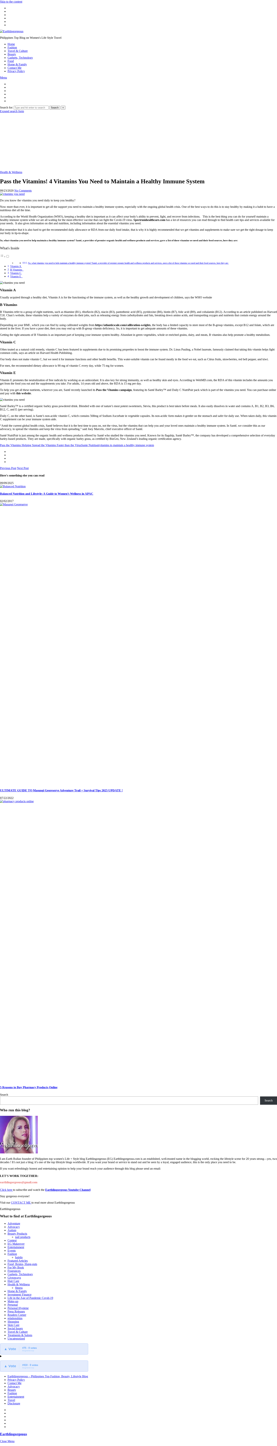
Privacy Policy (16, 71)
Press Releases (16, 1311)
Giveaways (14, 1277)
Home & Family (17, 64)
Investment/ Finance (19, 1294)
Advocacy (14, 1226)
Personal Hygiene (18, 1308)
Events (12, 1250)
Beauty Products (17, 1233)
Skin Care (13, 1325)
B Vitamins (17, 269)
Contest (12, 1240)
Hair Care (13, 1281)
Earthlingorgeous (13, 1434)
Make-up (13, 1301)
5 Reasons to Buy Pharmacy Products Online (28, 1087)
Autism (12, 1230)
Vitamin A (16, 266)
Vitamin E (16, 276)
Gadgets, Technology (20, 57)
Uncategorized (16, 1338)
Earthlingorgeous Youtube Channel (67, 1189)
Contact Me (14, 67)
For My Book (16, 1267)
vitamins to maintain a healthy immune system (126, 445)
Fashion (12, 47)
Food (11, 61)
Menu (3, 77)
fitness (19, 1287)
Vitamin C (16, 273)
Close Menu (7, 1441)
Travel (11, 1400)
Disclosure (14, 1403)
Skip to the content (11, 1)
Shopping (13, 1321)
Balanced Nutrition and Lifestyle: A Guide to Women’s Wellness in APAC (46, 493)
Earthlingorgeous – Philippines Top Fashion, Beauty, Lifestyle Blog (48, 1376)
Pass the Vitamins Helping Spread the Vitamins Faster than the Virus (40, 445)
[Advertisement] (138, 141)
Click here (6, 1189)
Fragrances (14, 1270)
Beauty (12, 54)
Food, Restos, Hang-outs (22, 1264)
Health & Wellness (11, 172)
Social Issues (15, 1328)
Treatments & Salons (20, 1335)
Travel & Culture (18, 50)
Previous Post (8, 468)
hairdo (19, 1257)
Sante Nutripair (90, 445)
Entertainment (16, 1247)
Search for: (6, 107)
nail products (22, 1237)
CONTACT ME (21, 1202)
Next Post (23, 468)
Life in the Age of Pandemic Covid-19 (30, 1298)
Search (55, 107)
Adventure (14, 1223)
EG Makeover (16, 1243)
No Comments (23, 190)
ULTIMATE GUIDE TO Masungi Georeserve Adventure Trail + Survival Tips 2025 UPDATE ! (61, 790)
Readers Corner (17, 1314)
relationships (15, 1318)
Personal (13, 1304)
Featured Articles (18, 1260)
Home (11, 44)
